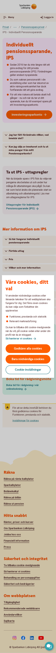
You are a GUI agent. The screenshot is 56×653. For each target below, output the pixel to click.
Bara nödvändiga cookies (28, 359)
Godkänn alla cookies (28, 348)
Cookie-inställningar (28, 370)
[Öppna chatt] (49, 646)
